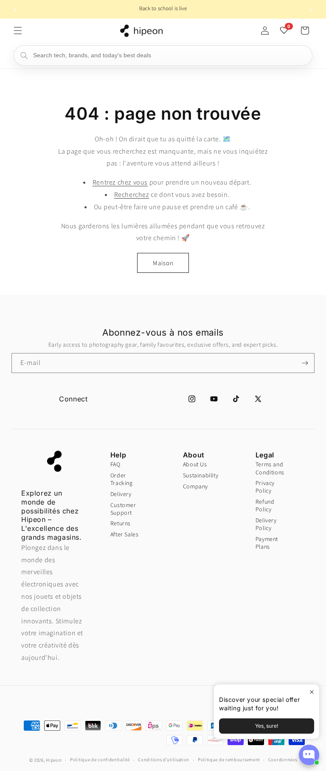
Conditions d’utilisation (163, 760)
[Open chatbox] (309, 755)
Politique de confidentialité (100, 760)
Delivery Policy (266, 524)
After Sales (124, 534)
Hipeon (54, 760)
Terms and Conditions (269, 468)
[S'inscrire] (304, 363)
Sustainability (196, 475)
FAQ (115, 464)
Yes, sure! (266, 726)
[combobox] (163, 55)
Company (195, 486)
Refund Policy (265, 505)
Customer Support (123, 508)
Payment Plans (267, 542)
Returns (120, 523)
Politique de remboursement (229, 760)
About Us (195, 464)
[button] (17, 30)
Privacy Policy (265, 486)
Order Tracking (121, 479)
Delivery (121, 494)
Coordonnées (282, 760)
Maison (163, 263)
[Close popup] (312, 692)
